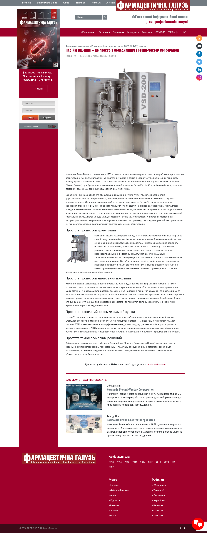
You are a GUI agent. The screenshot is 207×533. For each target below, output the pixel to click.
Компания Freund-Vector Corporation (131, 420)
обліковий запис (156, 364)
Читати (39, 88)
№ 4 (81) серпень (138, 46)
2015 (127, 462)
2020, (127, 46)
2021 (174, 462)
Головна (26, 2)
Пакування (118, 32)
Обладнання (87, 32)
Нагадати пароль (30, 126)
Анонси (110, 2)
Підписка (80, 2)
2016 (134, 462)
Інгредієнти (133, 32)
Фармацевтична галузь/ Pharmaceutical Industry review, (95, 46)
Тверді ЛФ (71, 56)
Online (113, 515)
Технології (104, 32)
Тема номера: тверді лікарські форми (97, 56)
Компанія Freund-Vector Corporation (130, 390)
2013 (111, 462)
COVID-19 (160, 32)
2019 (158, 462)
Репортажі (147, 32)
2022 (111, 467)
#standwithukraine (47, 2)
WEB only (173, 32)
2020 (166, 462)
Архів (66, 2)
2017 (142, 462)
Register (47, 118)
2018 (150, 462)
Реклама (96, 2)
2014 (119, 462)
